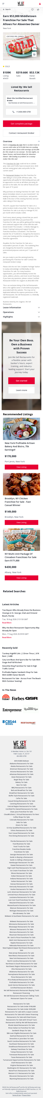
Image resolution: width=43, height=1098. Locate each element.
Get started (21, 380)
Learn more (21, 390)
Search (8, 9)
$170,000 (10, 456)
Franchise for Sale (15, 145)
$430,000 (10, 567)
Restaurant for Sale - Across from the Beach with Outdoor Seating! (21, 679)
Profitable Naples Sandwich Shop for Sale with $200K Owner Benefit (19, 673)
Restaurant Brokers (13, 175)
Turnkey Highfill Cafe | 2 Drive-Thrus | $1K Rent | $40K (20, 654)
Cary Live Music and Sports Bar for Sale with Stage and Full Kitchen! (21, 661)
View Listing (21, 467)
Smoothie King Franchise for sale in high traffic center (19, 667)
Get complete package (21, 123)
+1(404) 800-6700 (23, 112)
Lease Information (12, 307)
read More (6, 622)
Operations (8, 312)
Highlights (8, 316)
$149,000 (10, 511)
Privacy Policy (26, 1095)
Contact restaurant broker (21, 133)
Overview (7, 141)
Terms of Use (16, 1095)
